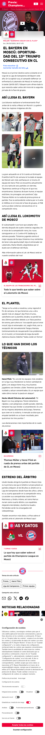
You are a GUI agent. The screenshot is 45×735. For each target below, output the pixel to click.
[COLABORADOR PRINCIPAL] (35, 4)
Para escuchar (9, 66)
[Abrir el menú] (41, 3)
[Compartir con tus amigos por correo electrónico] (4, 598)
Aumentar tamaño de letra (14, 68)
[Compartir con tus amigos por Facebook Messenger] (21, 598)
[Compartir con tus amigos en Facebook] (27, 598)
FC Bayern (5, 9)
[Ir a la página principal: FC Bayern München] (4, 4)
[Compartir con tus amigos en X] (15, 598)
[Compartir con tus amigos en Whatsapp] (10, 598)
